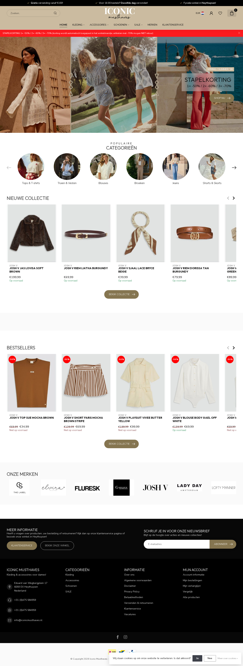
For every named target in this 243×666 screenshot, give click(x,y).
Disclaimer (130, 586)
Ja (197, 658)
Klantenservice (173, 24)
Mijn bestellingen (192, 580)
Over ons (129, 574)
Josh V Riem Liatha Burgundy (86, 268)
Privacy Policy (131, 591)
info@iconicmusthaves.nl (28, 620)
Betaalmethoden (133, 597)
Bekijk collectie (119, 294)
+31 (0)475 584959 (25, 600)
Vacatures (130, 614)
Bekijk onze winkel (57, 545)
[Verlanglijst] (220, 13)
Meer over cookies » (228, 658)
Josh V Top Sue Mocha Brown (31, 417)
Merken (152, 24)
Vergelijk (188, 591)
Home (63, 24)
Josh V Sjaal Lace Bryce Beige (136, 270)
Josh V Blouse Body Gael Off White (195, 419)
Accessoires (98, 24)
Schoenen (120, 24)
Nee (210, 658)
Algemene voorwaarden (138, 580)
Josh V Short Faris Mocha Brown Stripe (83, 419)
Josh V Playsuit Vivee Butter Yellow (140, 419)
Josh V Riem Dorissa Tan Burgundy (191, 270)
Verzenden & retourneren (138, 603)
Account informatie (193, 574)
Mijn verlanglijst (191, 586)
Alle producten (191, 597)
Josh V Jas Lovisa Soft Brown (26, 270)
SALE (137, 24)
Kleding (77, 24)
